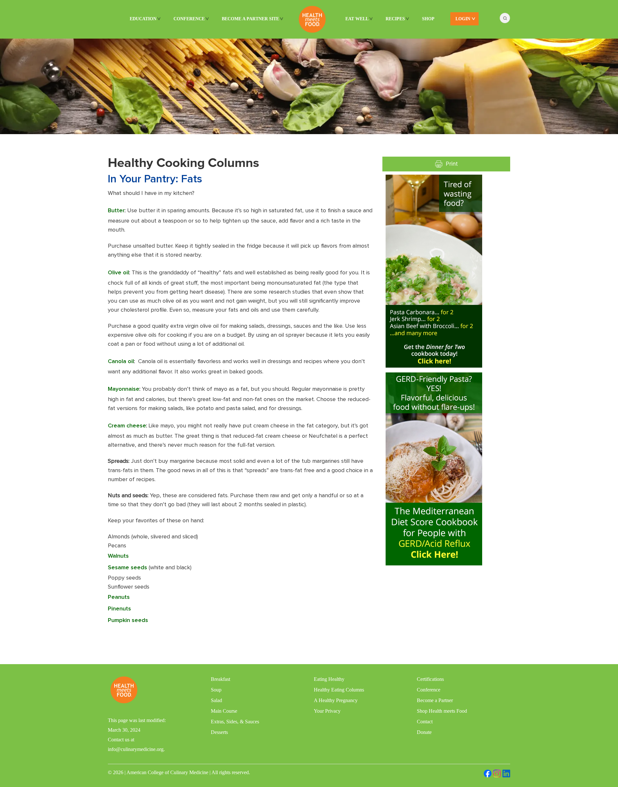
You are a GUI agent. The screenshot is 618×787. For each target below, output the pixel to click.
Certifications (430, 679)
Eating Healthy (329, 679)
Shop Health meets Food (442, 711)
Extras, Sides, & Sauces (235, 721)
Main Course (224, 711)
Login (462, 18)
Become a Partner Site (250, 18)
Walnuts (118, 556)
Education (143, 18)
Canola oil (121, 361)
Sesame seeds (127, 568)
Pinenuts (119, 609)
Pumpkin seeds (128, 620)
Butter (116, 211)
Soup (216, 689)
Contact (425, 721)
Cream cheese (127, 426)
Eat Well (357, 18)
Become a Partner (435, 700)
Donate (424, 732)
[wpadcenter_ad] (434, 270)
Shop (428, 18)
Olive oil (118, 273)
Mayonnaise (123, 389)
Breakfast (220, 679)
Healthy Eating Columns (339, 689)
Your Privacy (327, 711)
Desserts (219, 732)
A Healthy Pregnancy (336, 700)
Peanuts (119, 597)
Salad (216, 700)
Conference (189, 18)
